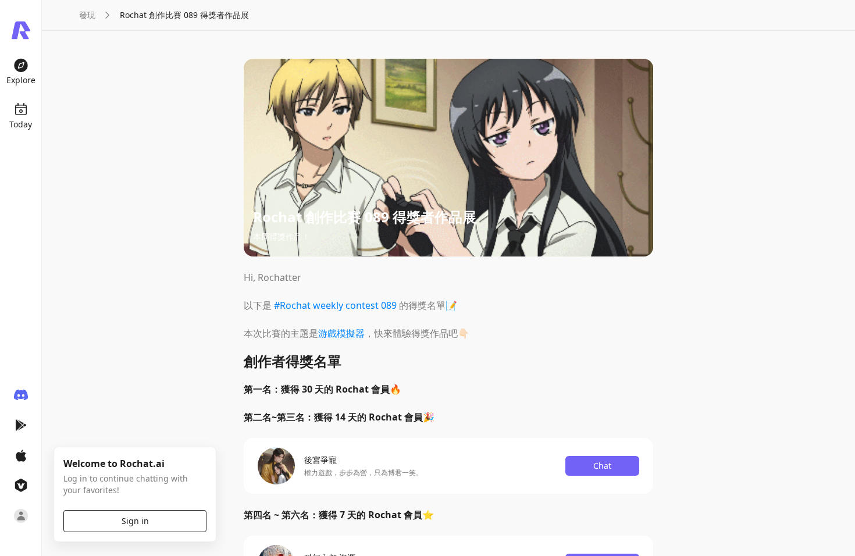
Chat (602, 465)
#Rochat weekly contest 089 (335, 305)
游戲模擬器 (341, 333)
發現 (87, 14)
